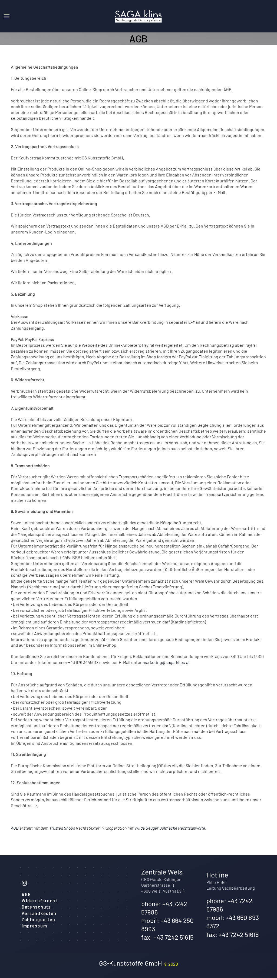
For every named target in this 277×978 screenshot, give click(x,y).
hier (196, 765)
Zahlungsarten (38, 919)
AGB (15, 827)
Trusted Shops (62, 827)
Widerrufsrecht (40, 900)
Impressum (34, 926)
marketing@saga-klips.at (166, 662)
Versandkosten (39, 913)
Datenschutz (36, 907)
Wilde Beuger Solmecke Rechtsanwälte (169, 827)
